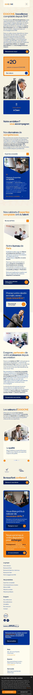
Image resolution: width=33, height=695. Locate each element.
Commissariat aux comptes (10, 585)
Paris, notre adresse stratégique (11, 282)
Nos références (7, 599)
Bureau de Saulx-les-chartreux (11, 570)
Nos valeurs (9, 73)
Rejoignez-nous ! (13, 526)
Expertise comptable (9, 582)
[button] (4, 461)
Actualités (6, 604)
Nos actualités (11, 641)
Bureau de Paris (7, 568)
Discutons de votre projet (12, 304)
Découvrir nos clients (11, 482)
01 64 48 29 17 (11, 664)
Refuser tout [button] (24, 692)
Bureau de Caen (7, 572)
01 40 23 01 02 (11, 655)
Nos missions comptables (13, 196)
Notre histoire (7, 565)
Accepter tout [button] (9, 692)
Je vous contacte (13, 552)
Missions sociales (8, 589)
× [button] (31, 677)
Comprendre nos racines (12, 397)
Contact (5, 608)
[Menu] (26, 4)
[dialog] (16, 685)
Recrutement (7, 606)
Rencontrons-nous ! (11, 51)
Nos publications (7, 602)
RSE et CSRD (6, 587)
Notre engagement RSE (9, 574)
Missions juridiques (8, 591)
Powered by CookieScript (26, 694)
